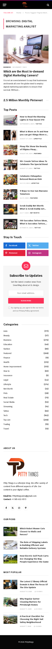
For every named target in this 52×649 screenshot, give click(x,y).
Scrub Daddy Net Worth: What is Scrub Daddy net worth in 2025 (32, 209)
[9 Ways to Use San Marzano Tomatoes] (10, 194)
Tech (5, 415)
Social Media (8, 402)
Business (7, 340)
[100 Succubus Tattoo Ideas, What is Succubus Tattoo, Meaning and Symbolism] (10, 224)
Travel (6, 429)
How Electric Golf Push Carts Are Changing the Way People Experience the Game (34, 559)
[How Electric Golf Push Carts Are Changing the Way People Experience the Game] (10, 558)
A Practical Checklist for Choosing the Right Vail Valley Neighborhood (32, 619)
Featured (7, 353)
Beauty (6, 335)
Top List (6, 420)
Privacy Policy (24, 311)
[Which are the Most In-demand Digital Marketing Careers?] (26, 49)
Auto (5, 331)
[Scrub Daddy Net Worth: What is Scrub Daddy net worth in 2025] (10, 209)
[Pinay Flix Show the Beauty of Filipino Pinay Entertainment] (10, 150)
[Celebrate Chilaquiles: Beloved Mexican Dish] (10, 179)
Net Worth (8, 389)
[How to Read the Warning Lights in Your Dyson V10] (10, 120)
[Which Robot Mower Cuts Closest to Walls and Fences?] (10, 531)
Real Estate (8, 398)
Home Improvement (12, 366)
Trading (6, 424)
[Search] (47, 5)
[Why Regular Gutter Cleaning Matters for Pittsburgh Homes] (10, 601)
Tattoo (6, 411)
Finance (6, 358)
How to (6, 371)
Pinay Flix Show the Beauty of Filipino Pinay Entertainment (33, 149)
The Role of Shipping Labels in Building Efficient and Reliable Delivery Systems (34, 545)
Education (7, 344)
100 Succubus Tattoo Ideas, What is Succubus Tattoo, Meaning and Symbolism (33, 223)
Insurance (7, 375)
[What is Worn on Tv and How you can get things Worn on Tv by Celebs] (10, 135)
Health (6, 362)
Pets (5, 393)
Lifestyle (7, 384)
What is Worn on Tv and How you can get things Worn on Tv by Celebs (34, 134)
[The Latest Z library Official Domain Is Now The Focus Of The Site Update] (10, 584)
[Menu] (4, 5)
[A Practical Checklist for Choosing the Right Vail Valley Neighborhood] (10, 619)
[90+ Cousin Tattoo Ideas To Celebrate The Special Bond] (10, 165)
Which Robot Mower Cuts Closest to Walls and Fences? (32, 531)
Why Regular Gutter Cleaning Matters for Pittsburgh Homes (30, 602)
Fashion (6, 349)
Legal (5, 380)
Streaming (7, 406)
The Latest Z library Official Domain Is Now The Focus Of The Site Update (34, 584)
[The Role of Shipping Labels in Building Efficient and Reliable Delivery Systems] (10, 545)
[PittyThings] (26, 4)
